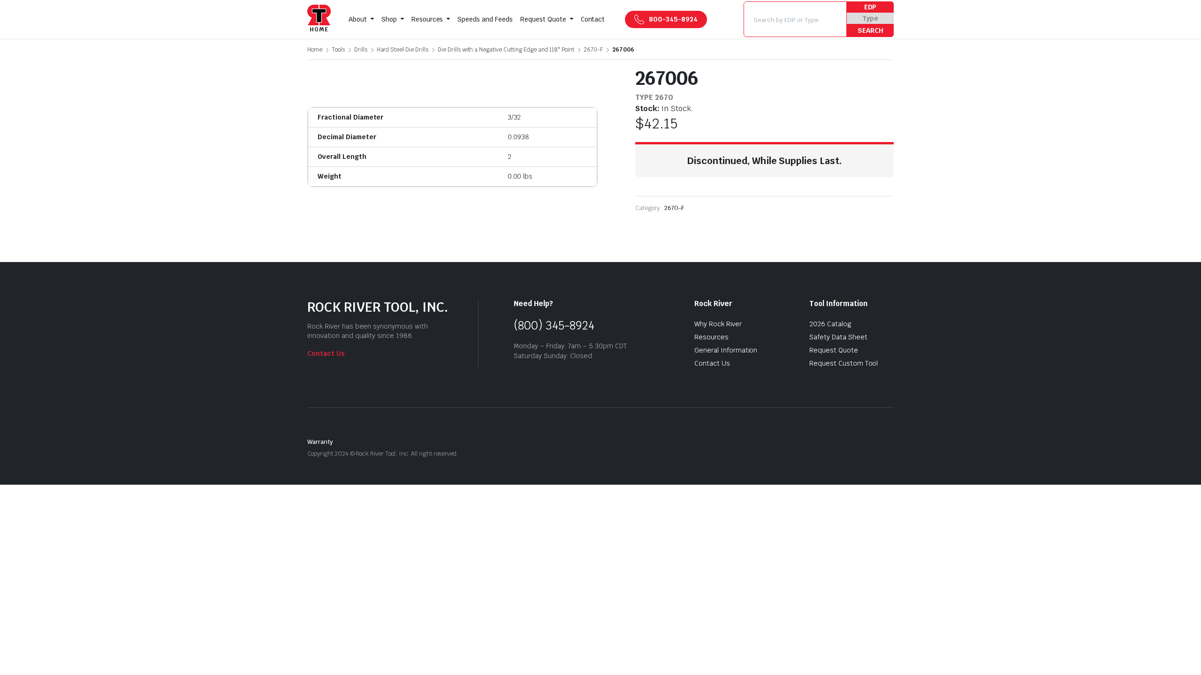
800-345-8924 (673, 19)
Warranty (320, 442)
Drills (360, 49)
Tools (338, 49)
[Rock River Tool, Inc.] (319, 19)
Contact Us (326, 353)
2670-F (593, 49)
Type (870, 18)
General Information (725, 350)
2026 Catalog (830, 324)
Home (314, 49)
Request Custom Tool (843, 363)
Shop (389, 19)
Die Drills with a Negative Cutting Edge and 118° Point (506, 49)
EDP (870, 7)
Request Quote (543, 19)
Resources (427, 19)
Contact (593, 19)
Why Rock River (718, 324)
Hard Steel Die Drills (402, 49)
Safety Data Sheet (838, 337)
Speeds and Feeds (485, 19)
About (358, 19)
